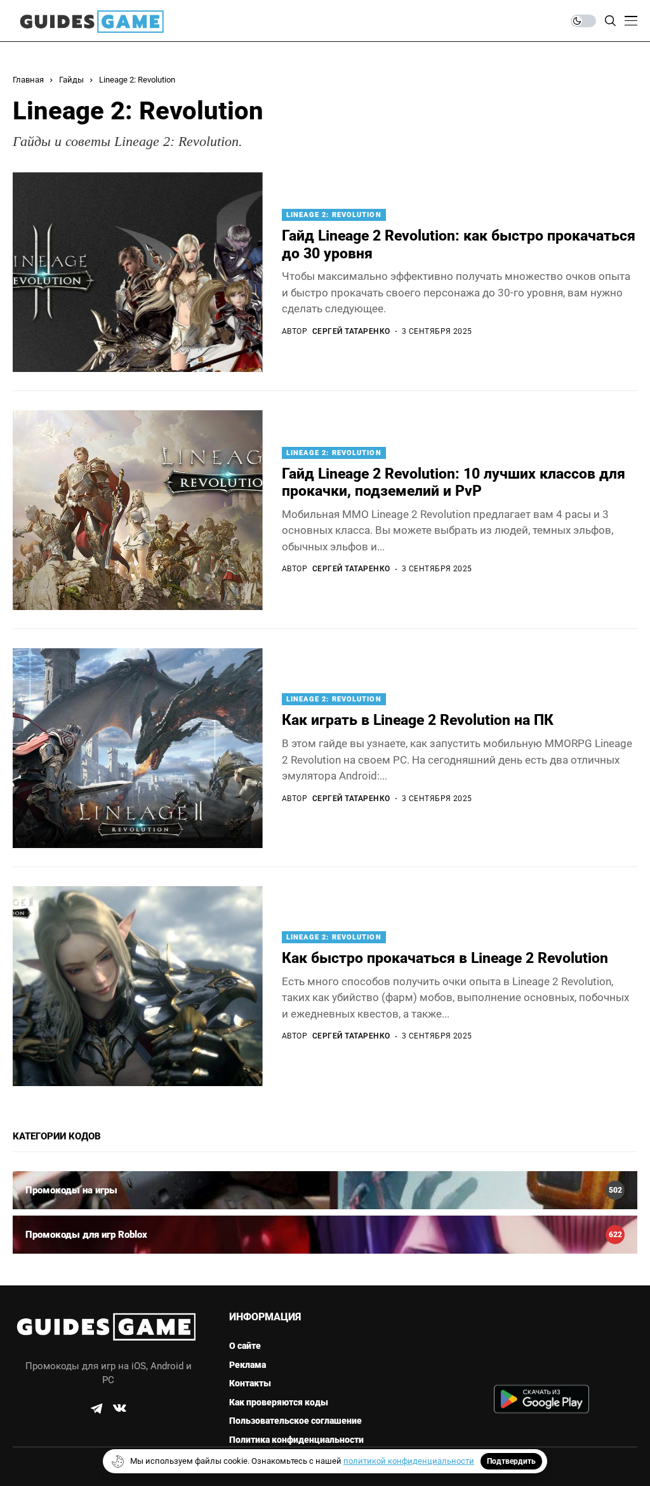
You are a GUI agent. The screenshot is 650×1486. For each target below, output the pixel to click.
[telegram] (96, 1408)
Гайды (71, 79)
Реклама (247, 1365)
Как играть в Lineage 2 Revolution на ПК (418, 720)
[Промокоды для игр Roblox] (325, 1235)
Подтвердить (511, 1461)
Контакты (250, 1383)
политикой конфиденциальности (408, 1461)
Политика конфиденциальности (296, 1440)
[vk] (119, 1408)
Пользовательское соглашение (295, 1421)
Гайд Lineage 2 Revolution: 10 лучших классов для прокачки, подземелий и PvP (453, 482)
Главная (28, 79)
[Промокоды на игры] (325, 1190)
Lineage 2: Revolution (137, 79)
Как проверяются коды (278, 1402)
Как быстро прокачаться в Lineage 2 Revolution (445, 958)
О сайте (245, 1346)
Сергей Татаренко (351, 331)
